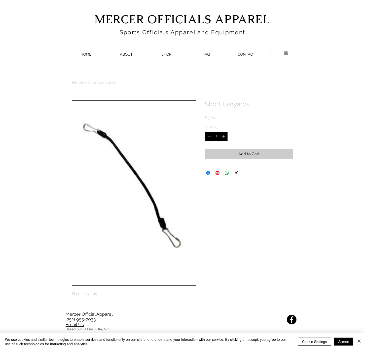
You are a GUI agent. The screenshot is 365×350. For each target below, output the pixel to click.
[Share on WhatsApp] (227, 173)
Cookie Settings (314, 341)
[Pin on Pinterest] (217, 173)
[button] (286, 52)
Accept (343, 341)
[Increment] (224, 136)
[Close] (359, 341)
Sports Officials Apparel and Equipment (182, 32)
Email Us (75, 324)
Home (77, 82)
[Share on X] (236, 173)
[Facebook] (291, 319)
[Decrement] (209, 136)
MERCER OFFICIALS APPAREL (182, 19)
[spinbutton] (216, 136)
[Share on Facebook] (208, 173)
